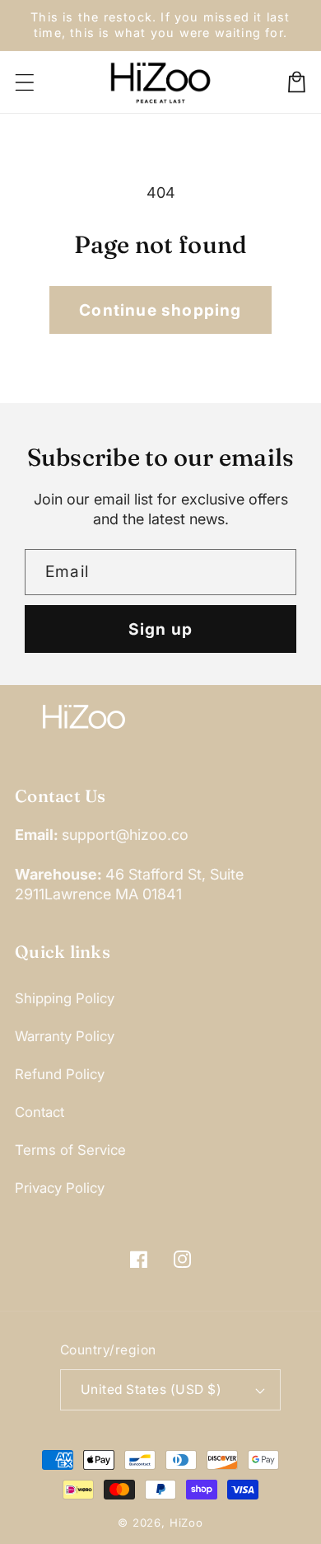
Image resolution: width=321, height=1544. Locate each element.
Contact (39, 1112)
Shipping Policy (64, 998)
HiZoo (186, 1522)
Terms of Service (70, 1150)
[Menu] (25, 82)
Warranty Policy (64, 1036)
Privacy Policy (60, 1188)
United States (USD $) (151, 1389)
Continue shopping (160, 310)
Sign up (160, 629)
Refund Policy (60, 1074)
